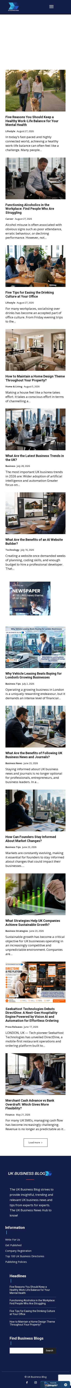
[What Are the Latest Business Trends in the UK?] (35, 429)
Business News (13, 763)
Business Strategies (16, 931)
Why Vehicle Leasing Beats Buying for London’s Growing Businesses (33, 675)
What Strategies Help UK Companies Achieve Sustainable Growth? (32, 923)
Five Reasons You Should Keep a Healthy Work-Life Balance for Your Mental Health (31, 121)
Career (9, 219)
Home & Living (13, 386)
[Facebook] (26, 1382)
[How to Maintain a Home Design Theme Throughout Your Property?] (35, 350)
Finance (10, 1114)
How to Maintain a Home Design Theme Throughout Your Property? (35, 378)
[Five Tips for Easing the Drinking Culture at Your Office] (35, 266)
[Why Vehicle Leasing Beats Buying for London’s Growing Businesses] (35, 647)
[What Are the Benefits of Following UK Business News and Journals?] (35, 726)
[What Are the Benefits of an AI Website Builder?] (35, 513)
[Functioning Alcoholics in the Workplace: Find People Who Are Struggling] (35, 178)
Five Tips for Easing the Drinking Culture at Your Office (29, 294)
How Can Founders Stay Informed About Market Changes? (30, 839)
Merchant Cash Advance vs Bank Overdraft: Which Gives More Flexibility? (29, 1104)
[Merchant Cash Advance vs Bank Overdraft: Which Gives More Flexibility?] (35, 1074)
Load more (34, 1142)
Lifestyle (10, 131)
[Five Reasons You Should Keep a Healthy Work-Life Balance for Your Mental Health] (35, 90)
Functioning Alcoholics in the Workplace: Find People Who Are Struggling (29, 208)
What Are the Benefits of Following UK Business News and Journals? (33, 755)
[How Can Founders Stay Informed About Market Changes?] (35, 810)
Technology (12, 550)
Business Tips (13, 683)
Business (10, 466)
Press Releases (13, 1027)
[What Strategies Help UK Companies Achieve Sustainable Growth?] (35, 894)
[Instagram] (35, 1382)
